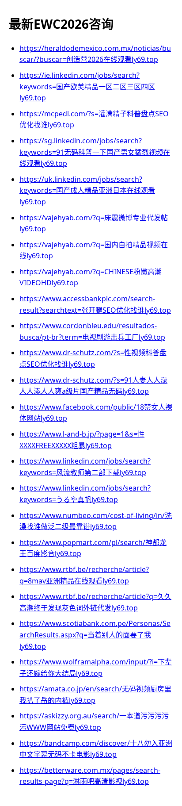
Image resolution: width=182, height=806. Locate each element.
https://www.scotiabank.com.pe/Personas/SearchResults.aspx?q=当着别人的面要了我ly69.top (95, 634)
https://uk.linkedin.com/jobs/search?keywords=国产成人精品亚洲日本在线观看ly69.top (87, 190)
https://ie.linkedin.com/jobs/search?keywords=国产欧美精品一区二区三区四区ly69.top (87, 86)
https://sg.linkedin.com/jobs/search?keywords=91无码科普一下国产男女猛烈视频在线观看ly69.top (94, 152)
